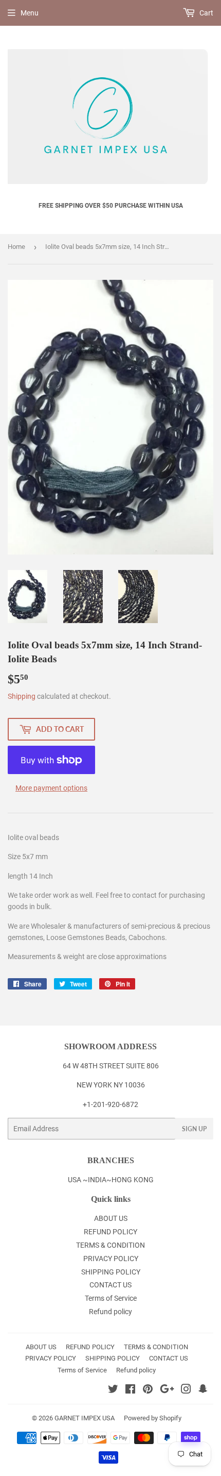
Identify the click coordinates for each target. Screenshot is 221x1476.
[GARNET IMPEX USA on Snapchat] (203, 1390)
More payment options (51, 788)
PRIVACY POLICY (110, 1258)
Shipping (21, 696)
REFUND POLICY (110, 1232)
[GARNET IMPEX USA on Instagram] (186, 1390)
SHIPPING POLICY (110, 1272)
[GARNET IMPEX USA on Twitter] (113, 1390)
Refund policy (110, 1311)
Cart (205, 13)
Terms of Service (111, 1298)
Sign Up (194, 1129)
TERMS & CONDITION (110, 1245)
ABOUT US (110, 1218)
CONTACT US (110, 1285)
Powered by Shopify (152, 1418)
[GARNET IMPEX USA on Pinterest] (147, 1390)
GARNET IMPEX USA (84, 1418)
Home (16, 246)
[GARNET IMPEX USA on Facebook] (130, 1390)
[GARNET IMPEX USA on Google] (167, 1390)
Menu (30, 13)
